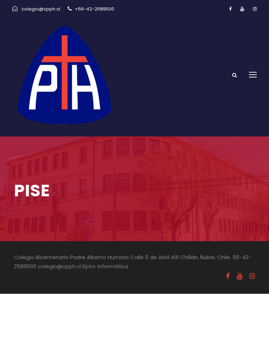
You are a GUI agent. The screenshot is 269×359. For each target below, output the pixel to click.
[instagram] (255, 9)
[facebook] (230, 9)
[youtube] (242, 9)
